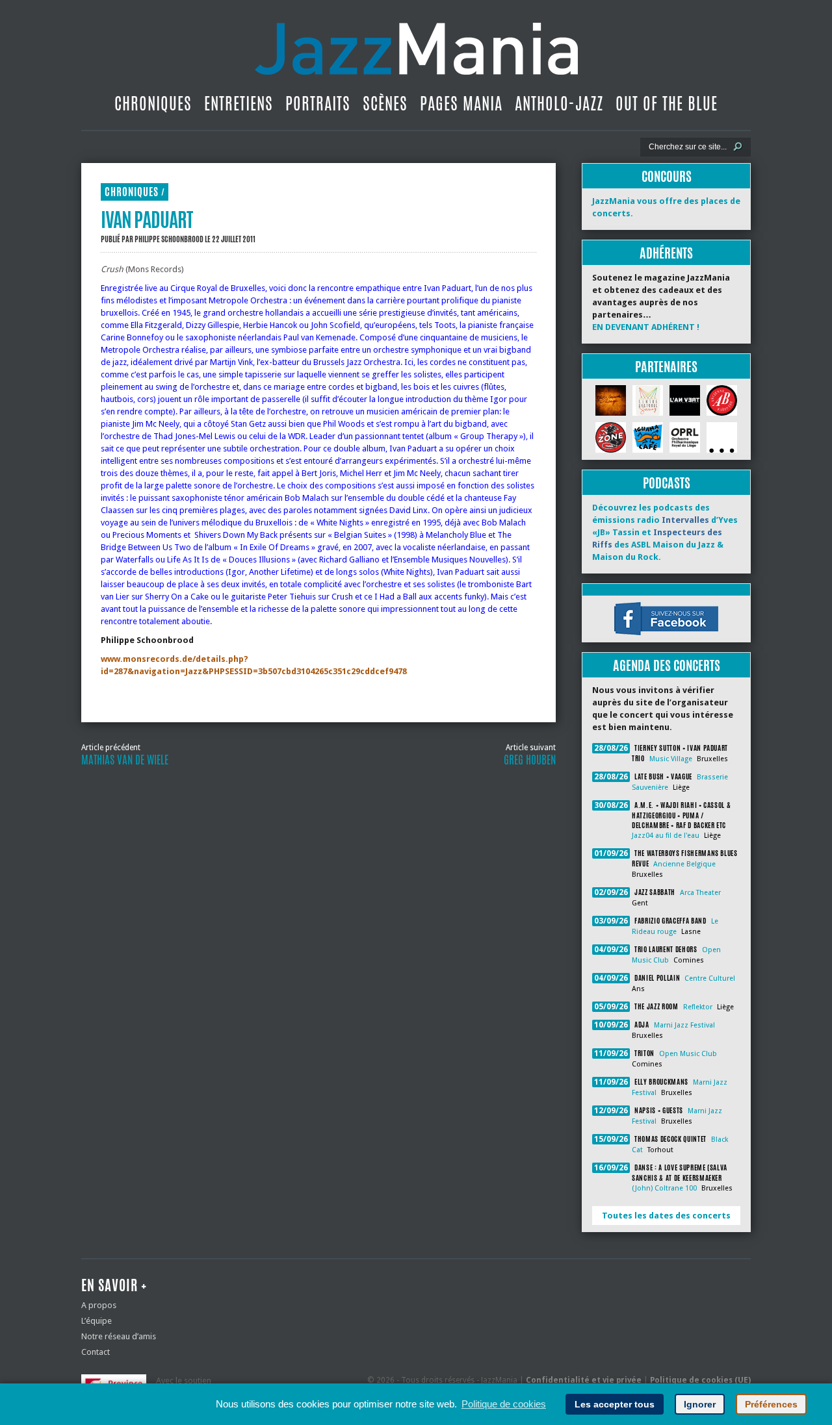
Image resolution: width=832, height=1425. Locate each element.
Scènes (385, 103)
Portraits (317, 103)
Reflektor (697, 1007)
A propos (98, 1305)
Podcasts (666, 482)
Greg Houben (530, 760)
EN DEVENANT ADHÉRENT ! (645, 327)
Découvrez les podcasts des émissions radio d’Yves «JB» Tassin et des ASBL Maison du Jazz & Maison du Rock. (665, 532)
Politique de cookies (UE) (700, 1380)
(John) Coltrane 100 (664, 1188)
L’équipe (96, 1321)
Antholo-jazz (559, 103)
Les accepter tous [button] (615, 1404)
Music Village (670, 759)
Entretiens (238, 103)
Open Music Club (688, 1054)
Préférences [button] (771, 1404)
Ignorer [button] (700, 1404)
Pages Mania (461, 103)
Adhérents (666, 253)
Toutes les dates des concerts (666, 1215)
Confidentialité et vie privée (584, 1380)
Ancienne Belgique (684, 864)
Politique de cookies (504, 1403)
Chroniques (153, 103)
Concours (667, 176)
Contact (95, 1352)
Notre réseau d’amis (118, 1336)
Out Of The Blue (667, 103)
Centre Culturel (709, 978)
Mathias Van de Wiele (124, 760)
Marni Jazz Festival (684, 1025)
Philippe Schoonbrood (169, 239)
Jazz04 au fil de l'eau (665, 835)
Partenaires (666, 366)
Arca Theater (700, 893)
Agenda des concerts (666, 665)
